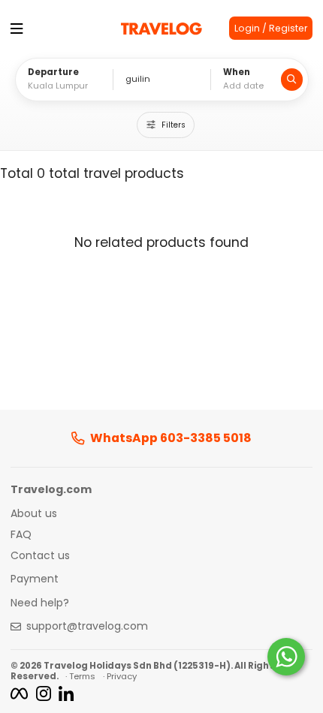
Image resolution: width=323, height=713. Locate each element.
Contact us (40, 556)
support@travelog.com (87, 626)
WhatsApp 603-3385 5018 (171, 438)
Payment (35, 579)
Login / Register (270, 28)
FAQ (21, 535)
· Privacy (120, 676)
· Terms (80, 676)
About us (34, 514)
